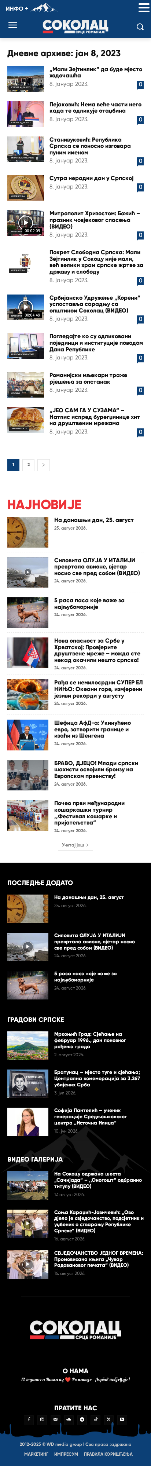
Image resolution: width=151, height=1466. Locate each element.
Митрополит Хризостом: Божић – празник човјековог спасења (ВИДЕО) (94, 220)
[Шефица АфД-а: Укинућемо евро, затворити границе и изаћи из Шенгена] (27, 735)
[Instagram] (42, 1420)
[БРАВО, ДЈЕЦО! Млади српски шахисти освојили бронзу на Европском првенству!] (27, 775)
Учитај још (73, 845)
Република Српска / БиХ (22, 158)
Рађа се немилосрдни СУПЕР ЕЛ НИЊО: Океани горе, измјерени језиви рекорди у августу (98, 689)
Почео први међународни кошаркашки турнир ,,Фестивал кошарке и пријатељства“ (89, 813)
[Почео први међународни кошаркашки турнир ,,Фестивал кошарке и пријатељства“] (27, 815)
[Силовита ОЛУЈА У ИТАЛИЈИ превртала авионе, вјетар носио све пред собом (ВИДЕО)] (27, 572)
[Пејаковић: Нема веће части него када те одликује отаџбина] (25, 114)
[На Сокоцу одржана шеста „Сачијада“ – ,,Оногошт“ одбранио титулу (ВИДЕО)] (27, 1185)
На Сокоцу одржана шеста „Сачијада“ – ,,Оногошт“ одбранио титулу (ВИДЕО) (98, 1180)
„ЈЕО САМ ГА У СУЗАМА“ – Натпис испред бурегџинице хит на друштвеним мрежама (94, 417)
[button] (144, 8)
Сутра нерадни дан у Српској (91, 178)
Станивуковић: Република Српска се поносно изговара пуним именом (90, 146)
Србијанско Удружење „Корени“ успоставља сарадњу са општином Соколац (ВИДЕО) (94, 304)
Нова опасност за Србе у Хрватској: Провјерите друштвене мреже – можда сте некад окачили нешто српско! (97, 650)
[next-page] (43, 465)
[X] (109, 1420)
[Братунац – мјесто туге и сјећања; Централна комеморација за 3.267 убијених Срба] (27, 1084)
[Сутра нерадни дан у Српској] (25, 188)
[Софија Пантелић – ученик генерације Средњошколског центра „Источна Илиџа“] (27, 1122)
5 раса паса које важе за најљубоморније (89, 603)
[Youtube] (122, 1420)
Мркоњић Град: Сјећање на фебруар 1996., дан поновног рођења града (90, 1040)
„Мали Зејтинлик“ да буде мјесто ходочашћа (95, 72)
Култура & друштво (20, 87)
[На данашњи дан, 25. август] (27, 532)
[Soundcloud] (69, 1420)
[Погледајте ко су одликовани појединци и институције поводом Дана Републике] (25, 346)
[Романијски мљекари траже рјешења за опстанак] (25, 385)
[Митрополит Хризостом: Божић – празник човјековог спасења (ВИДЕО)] (25, 223)
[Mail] (55, 1420)
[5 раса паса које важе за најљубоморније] (27, 612)
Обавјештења (18, 196)
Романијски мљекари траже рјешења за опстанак (88, 378)
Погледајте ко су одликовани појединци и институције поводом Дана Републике (96, 342)
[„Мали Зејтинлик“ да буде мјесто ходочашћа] (25, 79)
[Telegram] (82, 1420)
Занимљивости (19, 428)
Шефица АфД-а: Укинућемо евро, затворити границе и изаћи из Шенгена (92, 729)
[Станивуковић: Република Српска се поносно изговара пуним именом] (25, 149)
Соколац (15, 393)
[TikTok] (95, 1420)
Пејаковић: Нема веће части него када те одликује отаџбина (95, 107)
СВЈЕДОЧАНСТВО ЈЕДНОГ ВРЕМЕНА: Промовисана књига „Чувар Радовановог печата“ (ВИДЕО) (98, 1259)
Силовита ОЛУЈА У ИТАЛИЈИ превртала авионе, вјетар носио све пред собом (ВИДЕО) (97, 567)
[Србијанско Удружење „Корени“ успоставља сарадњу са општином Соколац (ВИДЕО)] (25, 307)
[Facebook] (28, 1420)
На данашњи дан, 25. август (94, 519)
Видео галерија (18, 231)
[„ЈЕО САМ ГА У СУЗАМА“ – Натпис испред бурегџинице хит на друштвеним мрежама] (25, 420)
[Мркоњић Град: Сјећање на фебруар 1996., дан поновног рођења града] (27, 1045)
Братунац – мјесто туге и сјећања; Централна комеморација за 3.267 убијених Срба (97, 1078)
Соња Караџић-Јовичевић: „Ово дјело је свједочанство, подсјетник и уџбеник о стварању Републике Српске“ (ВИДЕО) (99, 1221)
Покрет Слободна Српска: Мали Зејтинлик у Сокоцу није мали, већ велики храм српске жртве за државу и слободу (96, 262)
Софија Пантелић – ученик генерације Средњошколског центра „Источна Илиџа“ (90, 1116)
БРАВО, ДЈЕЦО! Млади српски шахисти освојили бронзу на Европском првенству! (96, 769)
